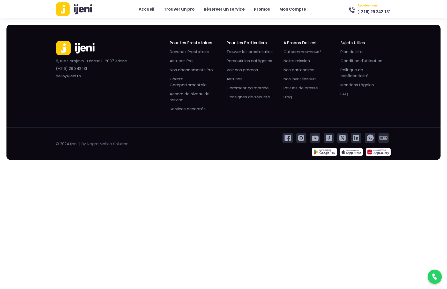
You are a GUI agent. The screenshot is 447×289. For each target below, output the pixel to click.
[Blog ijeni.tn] (383, 137)
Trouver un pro (179, 9)
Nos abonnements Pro (191, 69)
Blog (288, 97)
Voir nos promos (242, 69)
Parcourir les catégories (249, 60)
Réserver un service (224, 9)
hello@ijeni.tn (68, 76)
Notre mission (297, 60)
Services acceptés (188, 109)
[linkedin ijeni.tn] (356, 137)
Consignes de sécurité (248, 97)
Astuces (234, 78)
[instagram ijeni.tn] (301, 137)
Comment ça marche (248, 88)
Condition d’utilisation (361, 60)
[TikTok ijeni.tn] (329, 137)
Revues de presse (301, 88)
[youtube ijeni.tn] (315, 137)
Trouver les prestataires (250, 51)
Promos (262, 9)
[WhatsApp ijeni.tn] (370, 137)
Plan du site (351, 51)
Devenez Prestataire (189, 51)
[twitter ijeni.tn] (342, 137)
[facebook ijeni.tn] (287, 137)
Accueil (146, 9)
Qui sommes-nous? (302, 51)
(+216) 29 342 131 (374, 12)
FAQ (344, 94)
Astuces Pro (181, 60)
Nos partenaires (299, 69)
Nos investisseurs (300, 78)
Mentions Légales (357, 84)
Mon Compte (292, 9)
